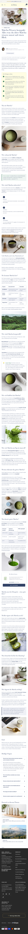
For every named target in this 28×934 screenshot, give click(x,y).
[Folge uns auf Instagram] (6, 894)
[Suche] (4, 4)
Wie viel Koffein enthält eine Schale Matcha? (11, 775)
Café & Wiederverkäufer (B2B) (20, 864)
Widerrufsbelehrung (19, 874)
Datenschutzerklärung (20, 869)
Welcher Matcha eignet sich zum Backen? (12, 796)
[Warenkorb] (25, 5)
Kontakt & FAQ (18, 861)
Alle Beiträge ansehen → (14, 59)
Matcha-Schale (13, 190)
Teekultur (7, 27)
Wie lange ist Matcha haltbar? (10, 791)
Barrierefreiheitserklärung (20, 858)
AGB (16, 867)
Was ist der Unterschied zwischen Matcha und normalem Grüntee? (12, 759)
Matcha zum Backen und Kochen (16, 630)
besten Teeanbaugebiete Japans (15, 309)
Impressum (17, 854)
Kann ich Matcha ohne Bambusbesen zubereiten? (11, 786)
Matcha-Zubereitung (11, 229)
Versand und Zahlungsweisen (18, 877)
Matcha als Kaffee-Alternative (17, 423)
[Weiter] (27, 1)
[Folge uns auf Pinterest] (9, 894)
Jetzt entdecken (14, 585)
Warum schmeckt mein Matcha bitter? (12, 781)
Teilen (3, 847)
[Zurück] (1, 1)
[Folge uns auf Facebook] (3, 894)
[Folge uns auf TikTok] (3, 897)
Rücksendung (18, 856)
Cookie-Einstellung (19, 872)
